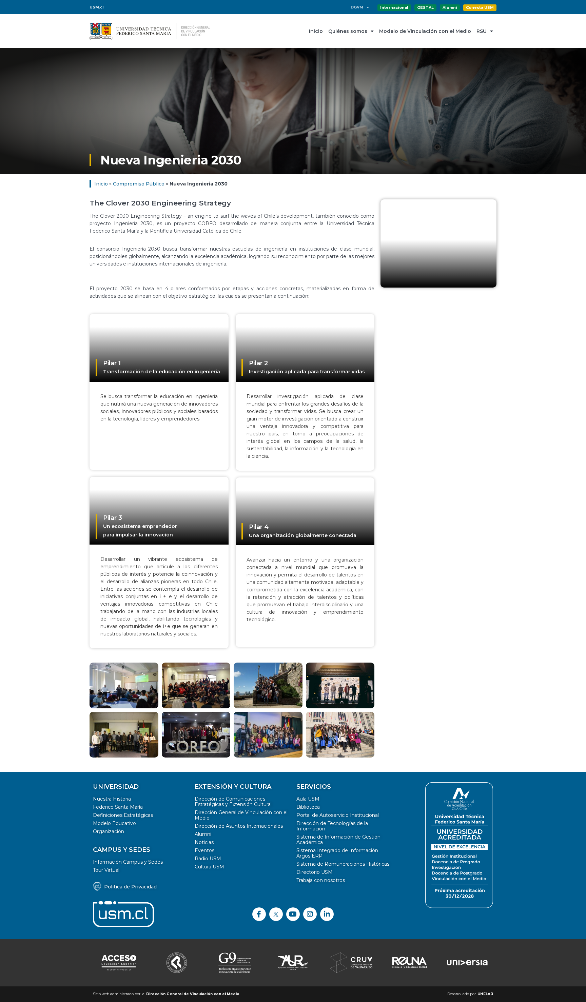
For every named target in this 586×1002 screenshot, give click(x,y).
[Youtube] (293, 914)
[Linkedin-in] (327, 914)
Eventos (204, 850)
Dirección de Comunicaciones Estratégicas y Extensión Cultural (233, 801)
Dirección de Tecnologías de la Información (332, 826)
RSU (481, 31)
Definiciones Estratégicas (123, 815)
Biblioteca (308, 807)
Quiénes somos (347, 31)
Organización (108, 831)
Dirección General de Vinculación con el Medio (241, 815)
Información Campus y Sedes (128, 862)
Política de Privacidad (130, 887)
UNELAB (485, 994)
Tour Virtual (106, 870)
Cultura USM (209, 867)
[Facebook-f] (259, 914)
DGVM (357, 7)
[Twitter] (276, 914)
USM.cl (97, 7)
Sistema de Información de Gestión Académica (338, 839)
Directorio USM (314, 872)
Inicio (316, 31)
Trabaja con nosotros (320, 880)
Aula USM (307, 799)
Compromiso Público (138, 184)
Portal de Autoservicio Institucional (337, 815)
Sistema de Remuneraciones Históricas (342, 864)
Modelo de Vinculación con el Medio (425, 31)
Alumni (203, 834)
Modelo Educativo (114, 823)
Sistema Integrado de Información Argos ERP (337, 853)
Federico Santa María (118, 807)
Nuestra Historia (112, 799)
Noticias (204, 842)
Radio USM (208, 859)
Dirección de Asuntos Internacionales (239, 826)
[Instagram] (310, 914)
